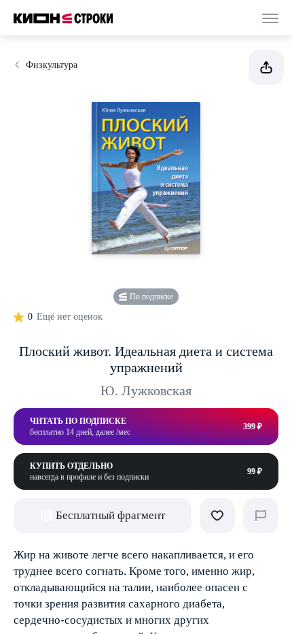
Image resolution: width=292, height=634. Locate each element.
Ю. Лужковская (146, 390)
